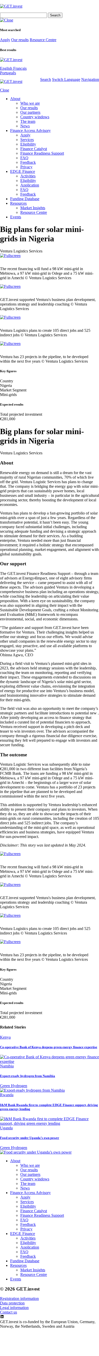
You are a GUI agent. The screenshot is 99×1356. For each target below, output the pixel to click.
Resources (18, 203)
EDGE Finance (22, 171)
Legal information (14, 1307)
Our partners (30, 112)
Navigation (90, 79)
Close (4, 90)
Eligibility (28, 144)
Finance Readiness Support (42, 153)
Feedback (28, 162)
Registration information (19, 1298)
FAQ (24, 158)
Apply (5, 40)
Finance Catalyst (33, 149)
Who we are (30, 103)
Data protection (12, 1303)
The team (27, 121)
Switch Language (66, 79)
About (15, 99)
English (6, 68)
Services (27, 139)
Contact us (8, 1312)
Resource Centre (43, 40)
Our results (20, 40)
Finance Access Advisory (30, 130)
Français (20, 68)
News (25, 126)
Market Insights (32, 208)
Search (45, 79)
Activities (28, 176)
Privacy (26, 167)
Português (8, 73)
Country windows (34, 117)
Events (15, 217)
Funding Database (24, 199)
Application (29, 185)
